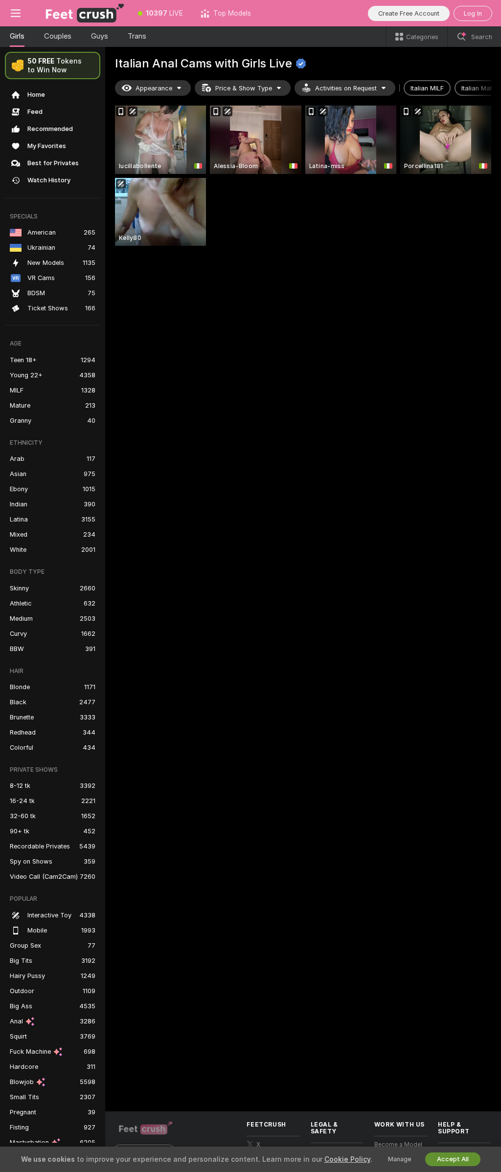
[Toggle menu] (15, 13)
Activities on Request (346, 88)
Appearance (154, 88)
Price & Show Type (243, 88)
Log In (473, 13)
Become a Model (398, 1144)
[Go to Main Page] (80, 13)
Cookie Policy (347, 1159)
